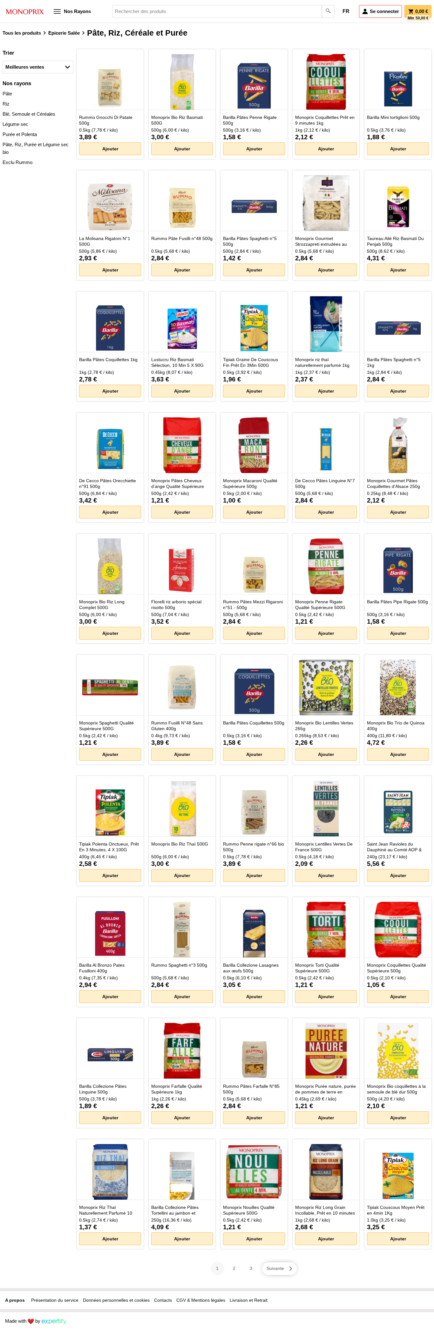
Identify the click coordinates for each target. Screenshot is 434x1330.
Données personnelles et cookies (116, 1300)
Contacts (163, 1300)
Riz (6, 103)
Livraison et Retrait (249, 1300)
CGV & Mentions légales (200, 1300)
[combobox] (223, 11)
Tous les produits (22, 33)
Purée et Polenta (20, 134)
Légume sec (15, 124)
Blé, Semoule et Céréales (29, 114)
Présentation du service (54, 1300)
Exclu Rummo (17, 162)
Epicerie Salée (64, 33)
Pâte (7, 93)
